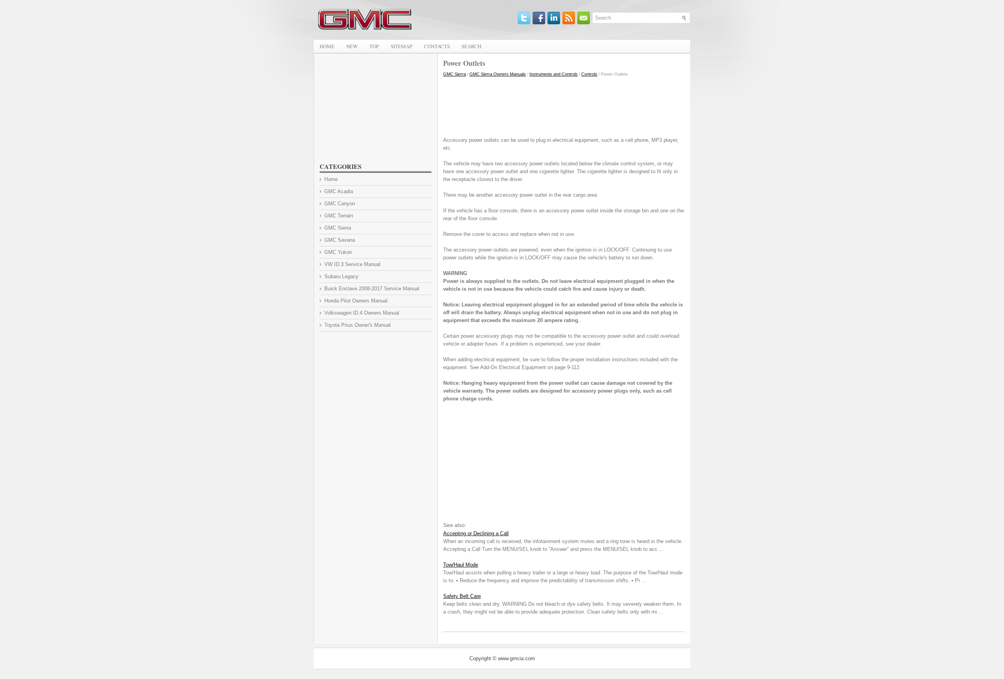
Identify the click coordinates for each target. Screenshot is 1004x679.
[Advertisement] (563, 105)
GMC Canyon (339, 203)
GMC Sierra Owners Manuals (497, 74)
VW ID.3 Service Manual (352, 264)
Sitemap (401, 46)
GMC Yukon (338, 252)
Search (471, 46)
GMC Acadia (338, 191)
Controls (589, 74)
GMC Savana (339, 240)
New (352, 46)
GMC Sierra (454, 74)
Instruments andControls (553, 74)
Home (327, 46)
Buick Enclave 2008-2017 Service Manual (371, 289)
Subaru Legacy (341, 276)
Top (374, 46)
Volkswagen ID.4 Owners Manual (361, 313)
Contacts (437, 46)
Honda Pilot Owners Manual (355, 301)
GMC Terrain (338, 216)
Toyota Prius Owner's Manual (357, 325)
